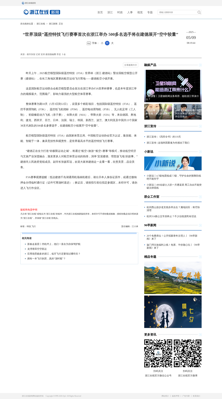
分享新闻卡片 (130, 65)
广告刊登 (186, 396)
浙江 (110, 12)
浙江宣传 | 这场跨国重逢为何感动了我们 (168, 142)
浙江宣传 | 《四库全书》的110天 (164, 136)
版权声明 (175, 396)
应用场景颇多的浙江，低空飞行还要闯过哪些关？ (53, 253)
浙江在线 (41, 24)
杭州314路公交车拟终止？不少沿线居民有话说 (171, 216)
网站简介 (165, 396)
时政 (120, 12)
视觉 (140, 12)
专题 (150, 12)
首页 (100, 12)
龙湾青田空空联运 (37, 249)
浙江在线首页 (23, 3)
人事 (130, 12)
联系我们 (196, 396)
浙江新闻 (53, 24)
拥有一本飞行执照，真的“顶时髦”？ (46, 258)
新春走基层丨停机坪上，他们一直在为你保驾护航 (53, 244)
